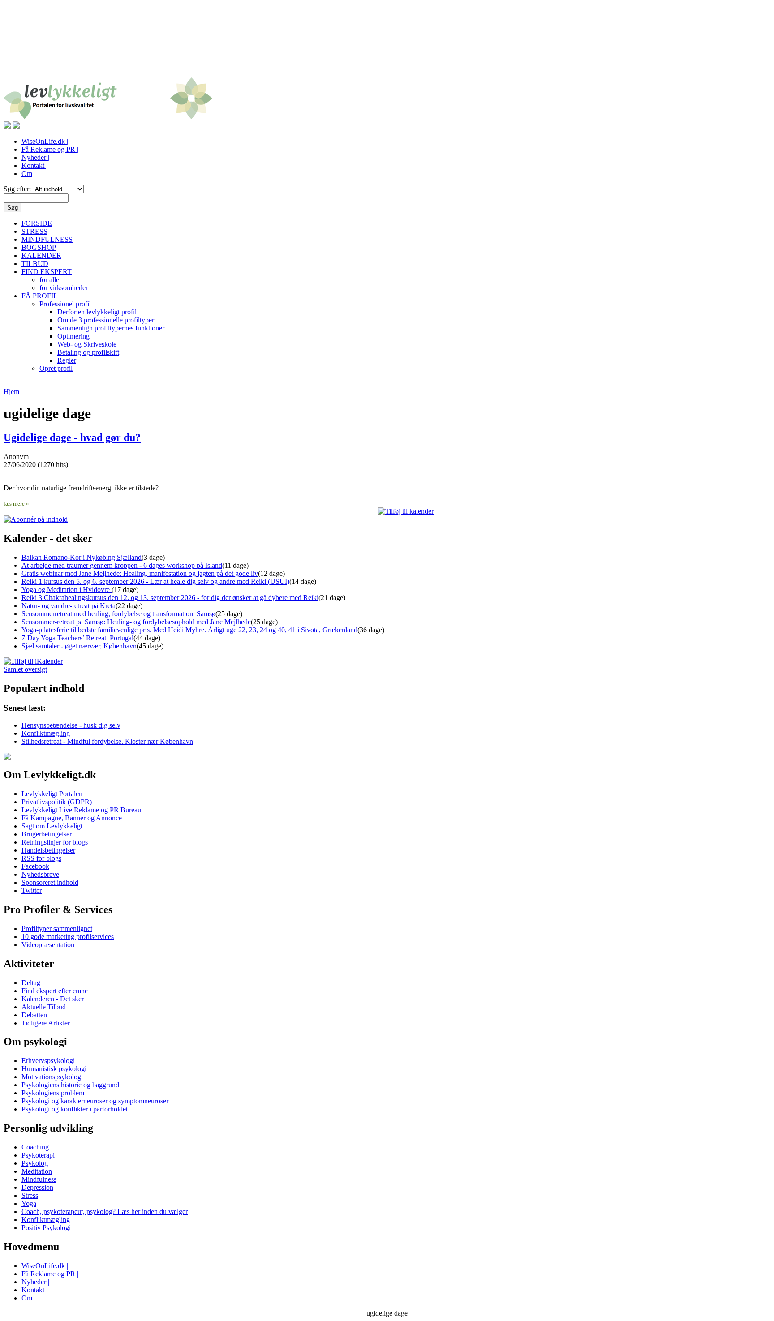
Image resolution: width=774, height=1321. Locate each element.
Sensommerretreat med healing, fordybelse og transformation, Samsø (118, 614)
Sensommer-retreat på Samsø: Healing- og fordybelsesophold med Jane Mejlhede (136, 622)
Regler (66, 360)
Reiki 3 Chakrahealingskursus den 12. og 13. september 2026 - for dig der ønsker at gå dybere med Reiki (170, 597)
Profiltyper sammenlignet (57, 928)
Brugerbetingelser (47, 834)
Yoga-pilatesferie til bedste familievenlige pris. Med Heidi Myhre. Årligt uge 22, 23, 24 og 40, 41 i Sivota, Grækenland (189, 630)
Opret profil (56, 368)
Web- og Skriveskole (86, 344)
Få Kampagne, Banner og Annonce (72, 818)
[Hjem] (108, 117)
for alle (49, 279)
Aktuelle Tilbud (44, 1007)
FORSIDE (37, 223)
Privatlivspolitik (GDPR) (57, 802)
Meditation (37, 1171)
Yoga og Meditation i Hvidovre (67, 589)
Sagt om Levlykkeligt (52, 826)
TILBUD (35, 263)
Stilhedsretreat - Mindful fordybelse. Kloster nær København (107, 741)
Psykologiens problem (53, 1093)
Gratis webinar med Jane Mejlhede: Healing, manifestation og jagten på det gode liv (140, 573)
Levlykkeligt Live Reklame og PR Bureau (81, 810)
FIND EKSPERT (47, 271)
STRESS (34, 231)
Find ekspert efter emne (55, 991)
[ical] (406, 511)
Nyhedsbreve (40, 874)
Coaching (35, 1147)
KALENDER (41, 255)
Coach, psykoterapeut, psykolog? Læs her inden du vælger (105, 1211)
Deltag (31, 982)
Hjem (11, 391)
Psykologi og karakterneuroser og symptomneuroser (95, 1101)
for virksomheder (63, 288)
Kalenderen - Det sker (53, 999)
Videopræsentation (48, 944)
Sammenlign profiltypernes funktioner (110, 328)
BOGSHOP (39, 247)
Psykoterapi (38, 1155)
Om (27, 173)
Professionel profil (65, 304)
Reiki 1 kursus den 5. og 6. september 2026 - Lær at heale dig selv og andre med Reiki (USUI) (155, 581)
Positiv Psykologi (46, 1227)
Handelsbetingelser (48, 850)
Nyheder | (35, 157)
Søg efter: (18, 189)
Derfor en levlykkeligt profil (97, 312)
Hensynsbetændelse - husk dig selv (71, 725)
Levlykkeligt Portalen (52, 794)
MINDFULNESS (47, 239)
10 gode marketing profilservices (68, 936)
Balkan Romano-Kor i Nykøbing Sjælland (82, 557)
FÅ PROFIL (40, 296)
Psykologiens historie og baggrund (70, 1085)
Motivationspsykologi (52, 1077)
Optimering (73, 336)
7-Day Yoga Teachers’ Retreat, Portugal (77, 638)
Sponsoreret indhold (50, 882)
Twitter (32, 890)
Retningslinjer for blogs (55, 842)
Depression (37, 1187)
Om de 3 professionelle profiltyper (105, 320)
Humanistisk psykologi (54, 1068)
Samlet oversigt (25, 669)
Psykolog (35, 1163)
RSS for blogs (41, 858)
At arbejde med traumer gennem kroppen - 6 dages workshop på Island (122, 565)
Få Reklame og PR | (50, 149)
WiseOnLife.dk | (45, 141)
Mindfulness (39, 1179)
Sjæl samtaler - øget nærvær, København (79, 646)
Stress (30, 1195)
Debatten (34, 1015)
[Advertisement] (387, 44)
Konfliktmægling (46, 733)
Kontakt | (34, 165)
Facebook (35, 866)
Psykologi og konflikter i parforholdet (75, 1109)
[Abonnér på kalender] (33, 661)
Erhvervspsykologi (48, 1060)
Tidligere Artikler (46, 1023)
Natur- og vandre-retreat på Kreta (69, 605)
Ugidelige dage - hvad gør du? (72, 437)
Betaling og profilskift (88, 352)
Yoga (29, 1203)
